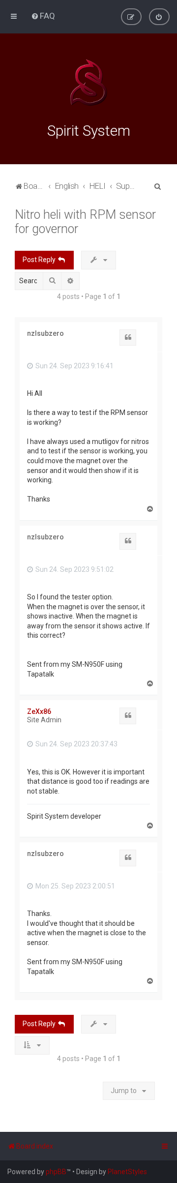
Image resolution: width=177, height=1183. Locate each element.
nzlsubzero (45, 333)
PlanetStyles (127, 1172)
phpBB (56, 1172)
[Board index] (88, 82)
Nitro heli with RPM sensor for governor (85, 221)
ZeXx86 (39, 711)
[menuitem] (43, 15)
